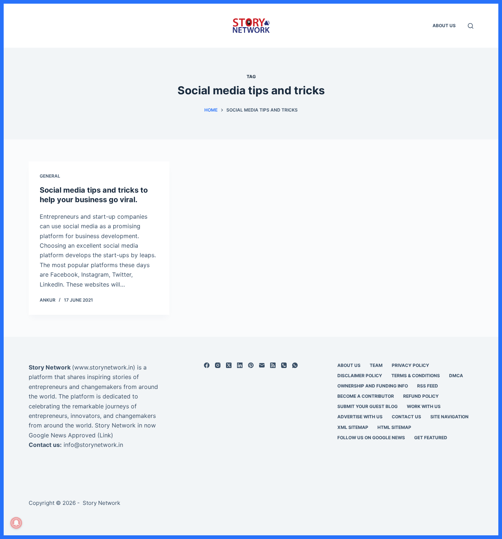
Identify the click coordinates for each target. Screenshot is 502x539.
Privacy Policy (410, 365)
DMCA (456, 375)
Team (376, 365)
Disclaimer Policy (359, 375)
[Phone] (284, 365)
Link (105, 435)
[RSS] (273, 365)
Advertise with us (360, 416)
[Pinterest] (251, 365)
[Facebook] (206, 365)
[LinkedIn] (240, 365)
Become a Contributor (365, 396)
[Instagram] (217, 365)
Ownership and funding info (372, 386)
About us (444, 25)
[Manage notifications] (16, 523)
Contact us (406, 416)
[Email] (262, 365)
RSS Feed (427, 386)
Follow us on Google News (371, 437)
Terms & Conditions (415, 375)
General (50, 176)
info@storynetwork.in (93, 444)
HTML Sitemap (394, 427)
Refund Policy (421, 396)
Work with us (424, 406)
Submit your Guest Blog (367, 406)
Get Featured (430, 437)
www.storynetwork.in (103, 367)
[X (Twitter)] (229, 365)
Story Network (50, 367)
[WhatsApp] (295, 365)
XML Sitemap (352, 427)
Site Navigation (449, 416)
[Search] (470, 26)
